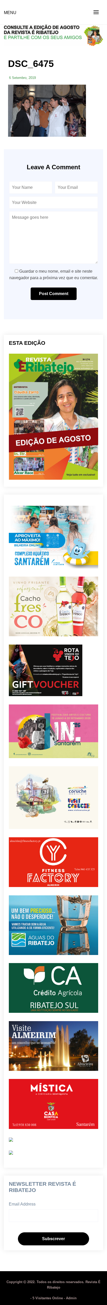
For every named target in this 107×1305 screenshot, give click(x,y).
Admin (71, 1298)
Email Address (22, 1204)
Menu (10, 12)
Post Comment (53, 293)
